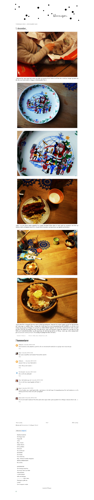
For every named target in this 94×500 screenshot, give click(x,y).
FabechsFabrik (20, 472)
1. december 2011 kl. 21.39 (29, 344)
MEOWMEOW (20, 466)
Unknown (21, 344)
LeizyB (18, 482)
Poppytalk (19, 438)
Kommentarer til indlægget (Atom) (30, 425)
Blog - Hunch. (20, 442)
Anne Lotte (21, 397)
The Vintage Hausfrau (22, 468)
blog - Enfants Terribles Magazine (25, 458)
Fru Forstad (22, 372)
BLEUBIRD (20, 452)
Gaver (37, 335)
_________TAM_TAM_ (23, 478)
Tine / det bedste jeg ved (25, 380)
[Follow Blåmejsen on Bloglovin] (21, 431)
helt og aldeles (20, 446)
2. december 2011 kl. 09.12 (27, 388)
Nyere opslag (19, 422)
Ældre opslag (75, 422)
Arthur (34, 335)
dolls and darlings (21, 476)
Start (47, 422)
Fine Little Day (20, 456)
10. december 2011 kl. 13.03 (31, 397)
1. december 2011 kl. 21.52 (27, 352)
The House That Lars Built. (23, 470)
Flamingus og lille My (22, 480)
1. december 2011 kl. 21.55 (30, 361)
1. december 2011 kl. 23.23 (37, 380)
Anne (20, 352)
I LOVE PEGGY (21, 474)
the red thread (20, 450)
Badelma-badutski (21, 434)
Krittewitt (19, 448)
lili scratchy (20, 462)
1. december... (21, 28)
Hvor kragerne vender (22, 484)
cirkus (18, 440)
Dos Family (19, 454)
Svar (20, 348)
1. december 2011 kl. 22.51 (30, 372)
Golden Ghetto (20, 444)
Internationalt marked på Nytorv (25, 332)
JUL (46, 335)
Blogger (49, 488)
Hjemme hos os (42, 335)
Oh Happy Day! (21, 436)
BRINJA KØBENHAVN (22, 460)
